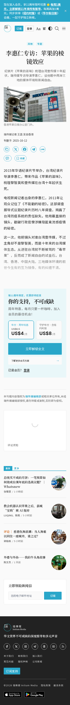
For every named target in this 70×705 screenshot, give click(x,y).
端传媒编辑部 (33, 396)
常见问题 (9, 661)
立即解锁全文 (35, 349)
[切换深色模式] (50, 28)
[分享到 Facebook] (25, 149)
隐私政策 (46, 685)
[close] (66, 11)
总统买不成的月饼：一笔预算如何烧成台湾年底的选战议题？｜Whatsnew (25, 482)
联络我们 (23, 655)
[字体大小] (38, 28)
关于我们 (9, 655)
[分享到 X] (16, 149)
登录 (27, 370)
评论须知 (13, 445)
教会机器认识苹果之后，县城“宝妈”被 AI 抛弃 (23, 508)
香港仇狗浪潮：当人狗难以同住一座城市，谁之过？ (25, 533)
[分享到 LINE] (43, 149)
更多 (16, 468)
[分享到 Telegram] (34, 149)
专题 (39, 43)
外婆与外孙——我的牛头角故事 (25, 557)
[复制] (7, 149)
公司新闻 (37, 661)
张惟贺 (7, 491)
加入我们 (37, 655)
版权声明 (23, 661)
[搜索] (57, 28)
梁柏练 (7, 541)
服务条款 (58, 685)
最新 (8, 468)
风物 (30, 43)
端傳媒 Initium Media (25, 685)
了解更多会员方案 (20, 360)
